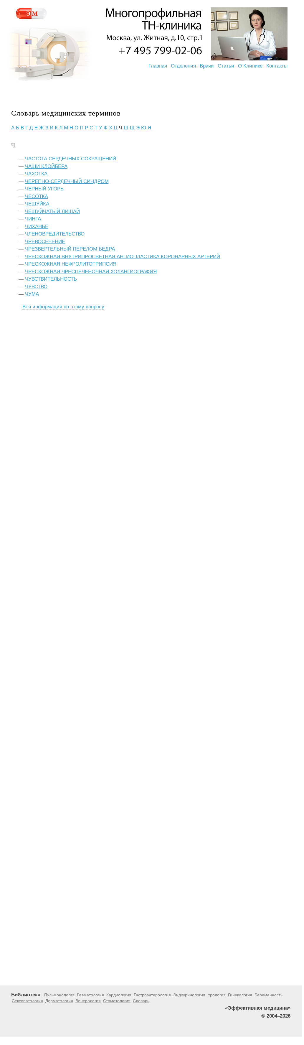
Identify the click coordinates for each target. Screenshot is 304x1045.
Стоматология (116, 1000)
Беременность (268, 995)
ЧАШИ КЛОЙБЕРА (46, 166)
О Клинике (250, 66)
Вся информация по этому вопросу (63, 307)
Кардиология (118, 995)
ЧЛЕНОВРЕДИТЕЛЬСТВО (55, 234)
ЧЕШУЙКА (37, 204)
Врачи (207, 66)
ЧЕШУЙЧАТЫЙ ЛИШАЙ (52, 211)
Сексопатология (27, 1000)
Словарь (141, 1000)
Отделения (183, 66)
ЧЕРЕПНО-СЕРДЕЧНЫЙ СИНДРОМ (67, 181)
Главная (157, 66)
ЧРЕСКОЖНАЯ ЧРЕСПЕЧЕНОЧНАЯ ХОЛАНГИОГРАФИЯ (91, 271)
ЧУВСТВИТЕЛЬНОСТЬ (51, 279)
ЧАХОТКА (36, 174)
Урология (217, 995)
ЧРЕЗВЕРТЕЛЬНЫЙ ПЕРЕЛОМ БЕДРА (70, 249)
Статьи (226, 66)
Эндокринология (189, 995)
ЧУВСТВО (36, 286)
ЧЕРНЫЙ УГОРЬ (44, 189)
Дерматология (59, 1000)
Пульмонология (59, 995)
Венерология (88, 1000)
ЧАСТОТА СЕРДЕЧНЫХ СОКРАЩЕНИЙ (70, 159)
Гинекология (240, 995)
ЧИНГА (33, 219)
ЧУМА (32, 294)
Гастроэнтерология (152, 995)
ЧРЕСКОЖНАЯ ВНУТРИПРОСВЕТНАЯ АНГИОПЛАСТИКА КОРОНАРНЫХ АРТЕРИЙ (122, 256)
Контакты (277, 66)
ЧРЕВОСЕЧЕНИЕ (45, 241)
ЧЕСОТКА (36, 196)
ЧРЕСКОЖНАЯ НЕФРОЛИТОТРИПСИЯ (70, 264)
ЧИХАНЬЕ (36, 226)
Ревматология (90, 995)
